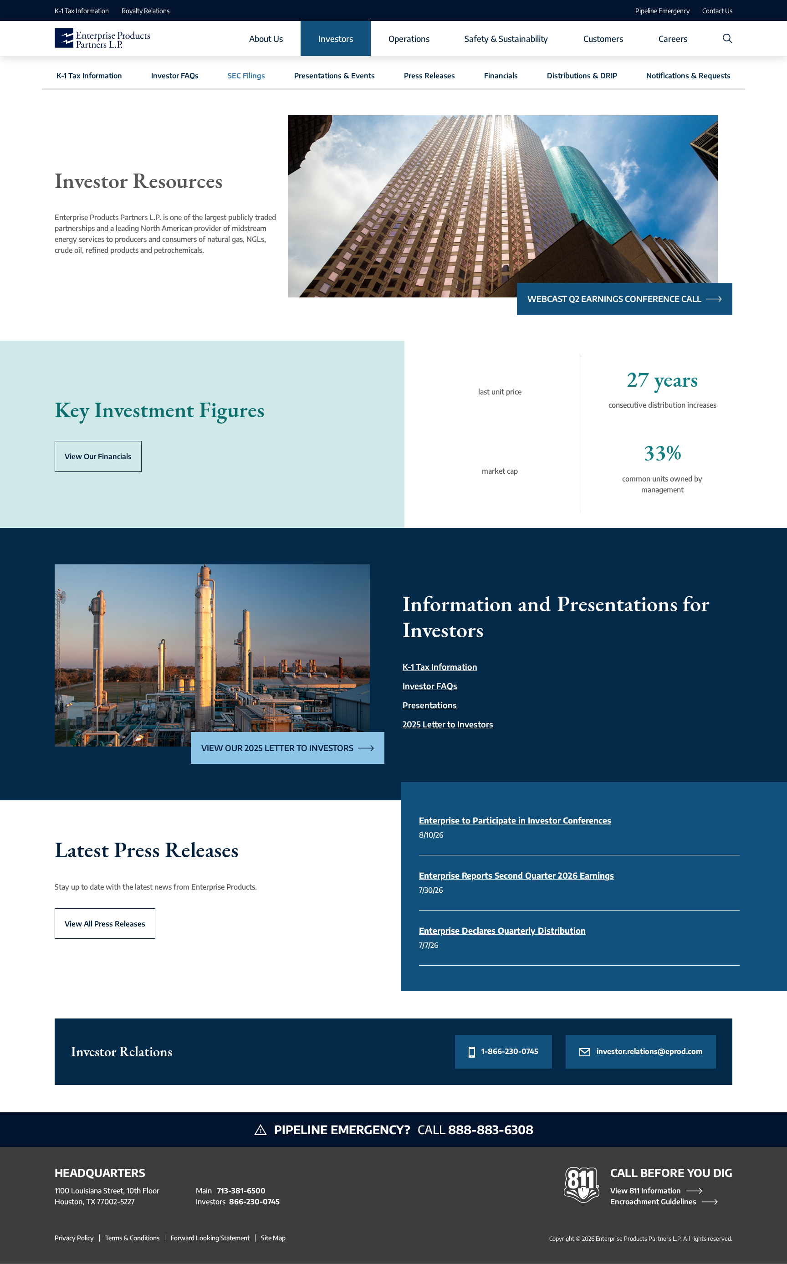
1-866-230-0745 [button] (509, 1051)
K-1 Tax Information (440, 666)
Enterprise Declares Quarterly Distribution (502, 930)
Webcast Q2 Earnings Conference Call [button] (614, 299)
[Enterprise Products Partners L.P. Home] (102, 38)
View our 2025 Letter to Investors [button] (277, 748)
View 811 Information (645, 1190)
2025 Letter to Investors (448, 724)
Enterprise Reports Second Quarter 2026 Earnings (516, 875)
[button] (266, 38)
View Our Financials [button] (98, 456)
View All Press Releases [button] (105, 923)
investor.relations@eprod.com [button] (648, 1051)
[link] (82, 10)
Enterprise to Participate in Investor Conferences (515, 820)
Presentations (430, 705)
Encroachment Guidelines (653, 1201)
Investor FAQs (430, 686)
